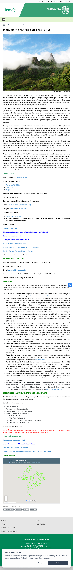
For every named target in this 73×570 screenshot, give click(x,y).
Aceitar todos (57, 563)
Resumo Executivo (10, 228)
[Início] (4, 25)
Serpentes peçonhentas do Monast (15, 448)
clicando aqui (40, 360)
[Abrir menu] (3, 19)
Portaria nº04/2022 (13, 185)
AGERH (3, 521)
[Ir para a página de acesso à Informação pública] (39, 1)
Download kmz (22, 177)
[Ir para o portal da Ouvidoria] (45, 1)
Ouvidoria (40, 524)
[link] (54, 389)
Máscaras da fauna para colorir (14, 440)
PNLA (38, 521)
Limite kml (9, 187)
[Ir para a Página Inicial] (9, 10)
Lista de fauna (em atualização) (19, 205)
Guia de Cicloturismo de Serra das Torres (44, 296)
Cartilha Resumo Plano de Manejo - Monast (18, 251)
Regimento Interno (13, 216)
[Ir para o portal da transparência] (42, 1)
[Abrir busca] (69, 20)
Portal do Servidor (9, 531)
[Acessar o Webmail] (51, 1)
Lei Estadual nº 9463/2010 (19, 208)
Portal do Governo (9, 528)
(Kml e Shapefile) (33, 247)
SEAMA (3, 524)
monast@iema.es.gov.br (17, 270)
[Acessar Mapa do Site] (55, 1)
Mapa (8, 190)
